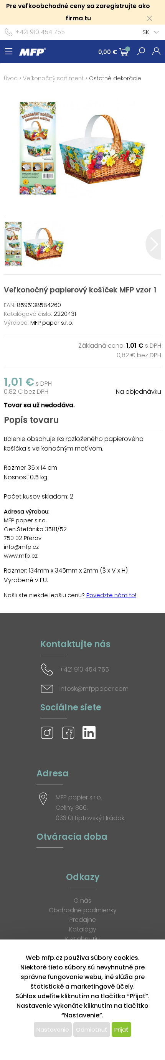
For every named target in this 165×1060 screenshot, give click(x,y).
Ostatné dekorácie (115, 78)
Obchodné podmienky (83, 910)
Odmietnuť (91, 1029)
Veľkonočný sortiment (53, 78)
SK (145, 32)
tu (87, 18)
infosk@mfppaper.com (94, 688)
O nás (82, 900)
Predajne (82, 919)
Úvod (11, 78)
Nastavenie (52, 1029)
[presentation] (12, 244)
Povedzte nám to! (111, 595)
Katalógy (82, 929)
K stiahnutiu (82, 939)
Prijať (121, 1029)
